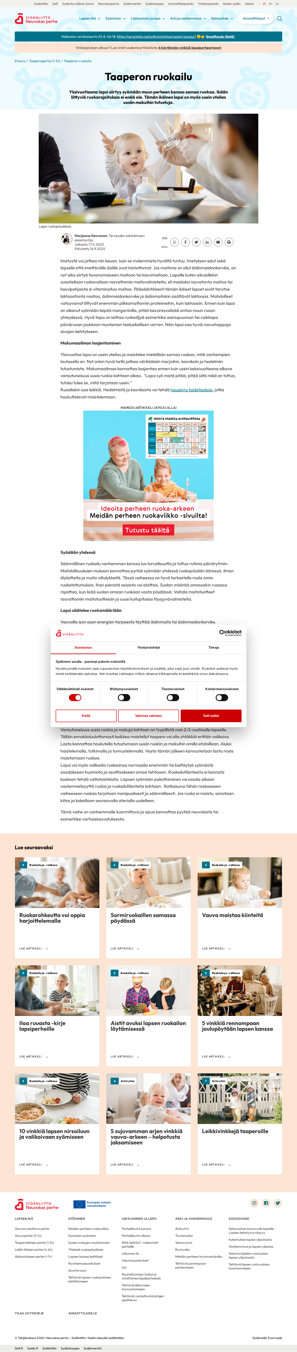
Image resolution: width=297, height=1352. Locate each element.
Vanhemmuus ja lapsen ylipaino (251, 1246)
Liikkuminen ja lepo (145, 18)
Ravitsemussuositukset (84, 1263)
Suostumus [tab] (83, 647)
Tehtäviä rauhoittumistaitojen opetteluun (143, 1298)
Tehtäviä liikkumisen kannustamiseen (136, 1287)
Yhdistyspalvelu (208, 4)
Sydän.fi (32, 1348)
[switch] (124, 697)
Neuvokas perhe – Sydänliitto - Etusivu (46, 18)
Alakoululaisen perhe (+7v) (33, 1256)
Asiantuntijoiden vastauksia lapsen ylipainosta (248, 1255)
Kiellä (86, 716)
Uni (124, 1267)
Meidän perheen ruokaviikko (88, 1229)
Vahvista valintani (148, 716)
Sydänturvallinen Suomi (78, 4)
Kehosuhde (220, 18)
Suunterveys (77, 1270)
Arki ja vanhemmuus (186, 18)
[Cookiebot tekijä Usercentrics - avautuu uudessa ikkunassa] (223, 633)
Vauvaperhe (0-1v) (28, 1236)
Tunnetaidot (184, 1236)
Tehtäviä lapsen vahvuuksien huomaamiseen (249, 1266)
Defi (55, 4)
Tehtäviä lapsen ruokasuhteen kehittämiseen (89, 1279)
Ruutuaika (182, 1249)
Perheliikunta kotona (136, 1229)
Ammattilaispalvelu (181, 4)
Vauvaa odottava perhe (32, 1229)
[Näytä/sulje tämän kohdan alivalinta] (99, 19)
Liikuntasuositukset (135, 1260)
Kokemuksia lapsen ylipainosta (250, 1239)
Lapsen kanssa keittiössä (85, 1256)
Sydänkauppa (154, 4)
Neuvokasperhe (108, 4)
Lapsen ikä (87, 18)
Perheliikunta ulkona (136, 1236)
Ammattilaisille (82, 1313)
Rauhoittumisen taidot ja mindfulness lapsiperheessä (141, 1276)
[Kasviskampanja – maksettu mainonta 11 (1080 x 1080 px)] (148, 477)
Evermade (275, 1338)
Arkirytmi (182, 1229)
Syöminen (113, 18)
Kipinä (249, 4)
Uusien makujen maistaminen (89, 1242)
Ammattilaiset (254, 18)
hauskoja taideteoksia (191, 389)
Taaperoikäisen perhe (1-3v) (34, 1242)
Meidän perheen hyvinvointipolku (198, 1256)
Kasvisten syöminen (82, 1236)
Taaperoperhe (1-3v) (44, 61)
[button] (279, 20)
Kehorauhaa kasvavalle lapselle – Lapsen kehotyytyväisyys (252, 1231)
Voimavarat (183, 1242)
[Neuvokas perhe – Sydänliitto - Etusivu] (36, 1204)
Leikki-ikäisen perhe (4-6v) (33, 1249)
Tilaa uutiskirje (29, 1313)
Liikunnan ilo (130, 1253)
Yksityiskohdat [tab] (148, 647)
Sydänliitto (41, 4)
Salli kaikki (211, 716)
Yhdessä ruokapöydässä (85, 1249)
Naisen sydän (232, 4)
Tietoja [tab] (214, 647)
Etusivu (20, 61)
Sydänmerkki (132, 4)
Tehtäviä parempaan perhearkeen (190, 1265)
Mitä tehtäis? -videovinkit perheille (140, 1244)
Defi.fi (19, 1348)
